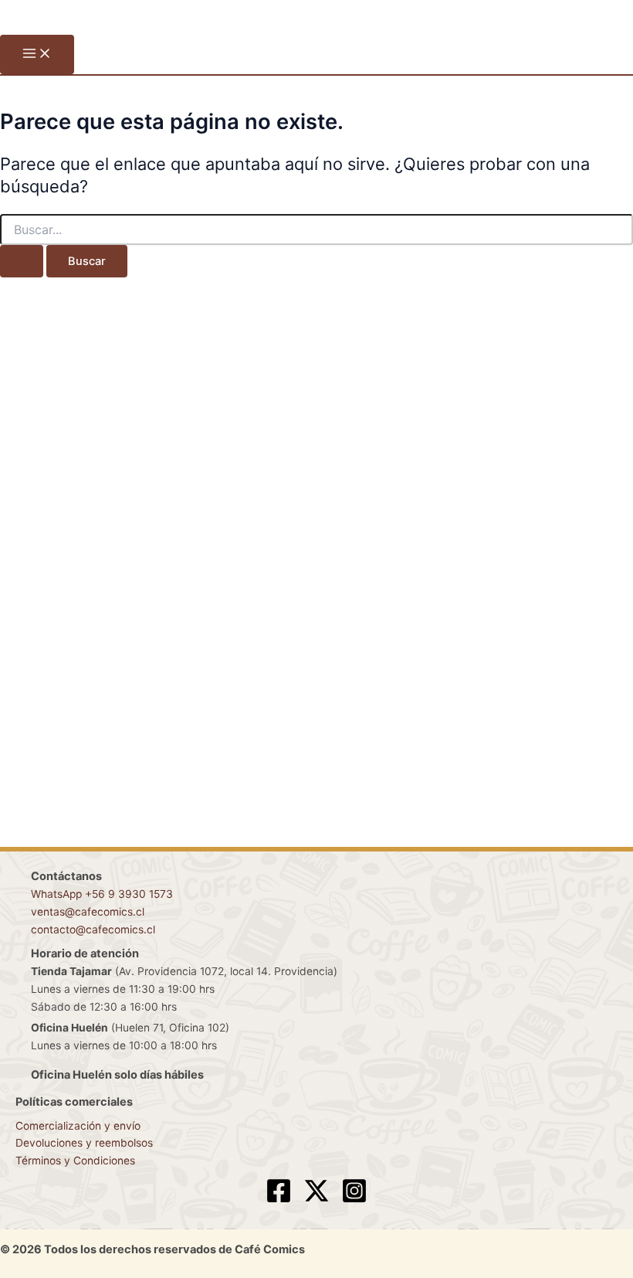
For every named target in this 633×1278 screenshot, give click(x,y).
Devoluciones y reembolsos (84, 1143)
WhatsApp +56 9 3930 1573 (102, 894)
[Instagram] (354, 1200)
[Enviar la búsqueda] (21, 261)
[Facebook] (279, 1200)
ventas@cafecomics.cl (87, 912)
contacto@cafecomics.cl (93, 929)
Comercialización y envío (77, 1126)
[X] (316, 1200)
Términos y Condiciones (75, 1160)
